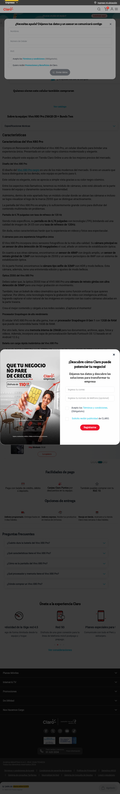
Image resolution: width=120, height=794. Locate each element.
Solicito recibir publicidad (85, 418)
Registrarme (90, 427)
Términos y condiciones (95, 407)
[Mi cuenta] (112, 9)
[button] (107, 2)
